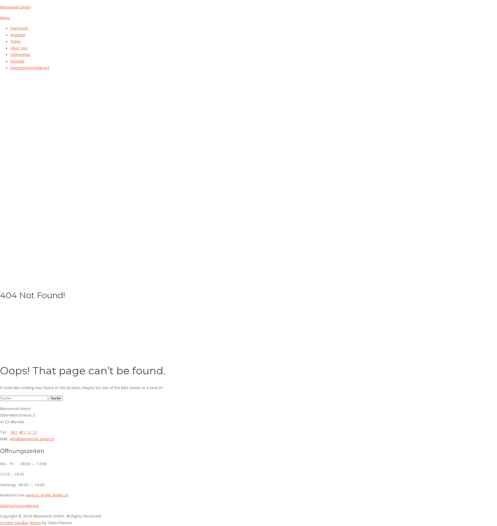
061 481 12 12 (24, 432)
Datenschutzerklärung (29, 67)
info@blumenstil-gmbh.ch (32, 438)
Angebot (18, 34)
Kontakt (17, 61)
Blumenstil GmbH (15, 7)
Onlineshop (20, 54)
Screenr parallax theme (20, 522)
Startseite (19, 28)
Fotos (15, 41)
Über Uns (18, 47)
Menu (5, 17)
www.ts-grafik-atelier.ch (46, 495)
